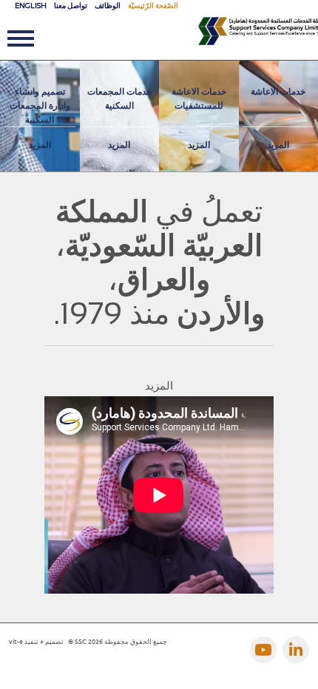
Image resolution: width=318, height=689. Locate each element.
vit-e (16, 641)
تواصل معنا (70, 5)
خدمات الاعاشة (278, 91)
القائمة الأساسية (25, 42)
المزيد (40, 145)
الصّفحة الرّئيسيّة (153, 5)
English (31, 5)
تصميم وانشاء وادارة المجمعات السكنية (40, 105)
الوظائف (108, 5)
